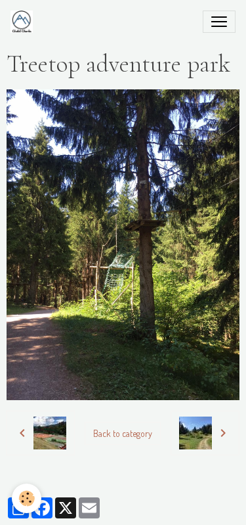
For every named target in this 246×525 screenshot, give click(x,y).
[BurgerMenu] (219, 22)
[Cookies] (26, 498)
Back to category (122, 433)
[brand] (24, 22)
